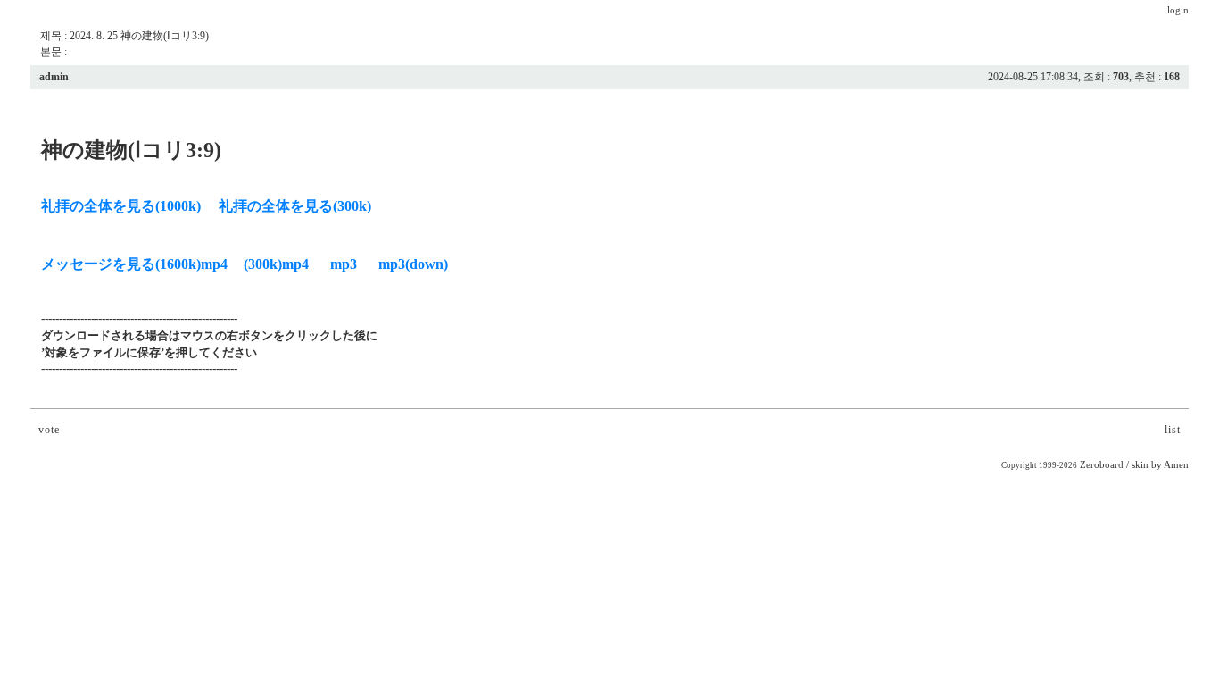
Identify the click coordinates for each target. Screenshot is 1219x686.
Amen (1176, 465)
